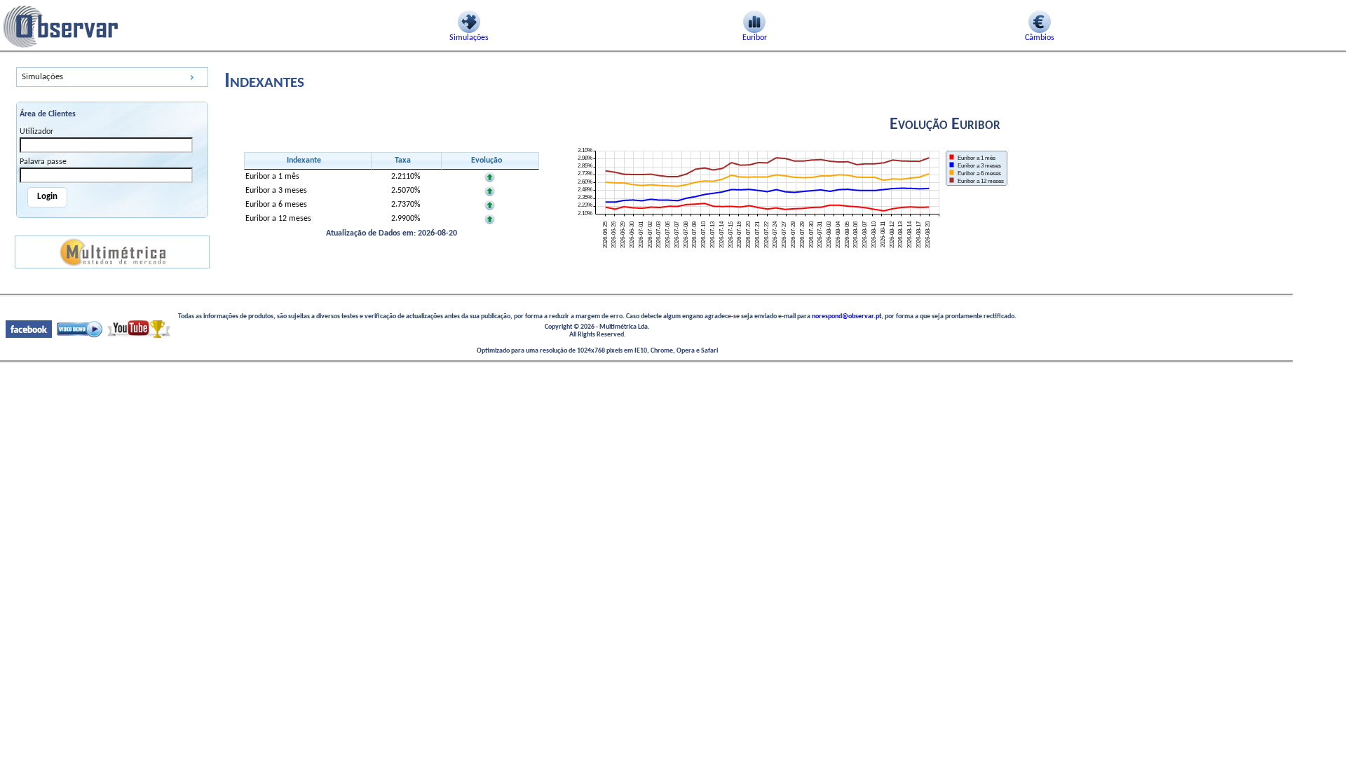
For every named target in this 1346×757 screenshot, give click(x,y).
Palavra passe (43, 162)
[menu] (112, 77)
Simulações (42, 76)
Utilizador (36, 132)
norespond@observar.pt (846, 316)
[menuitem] (112, 77)
